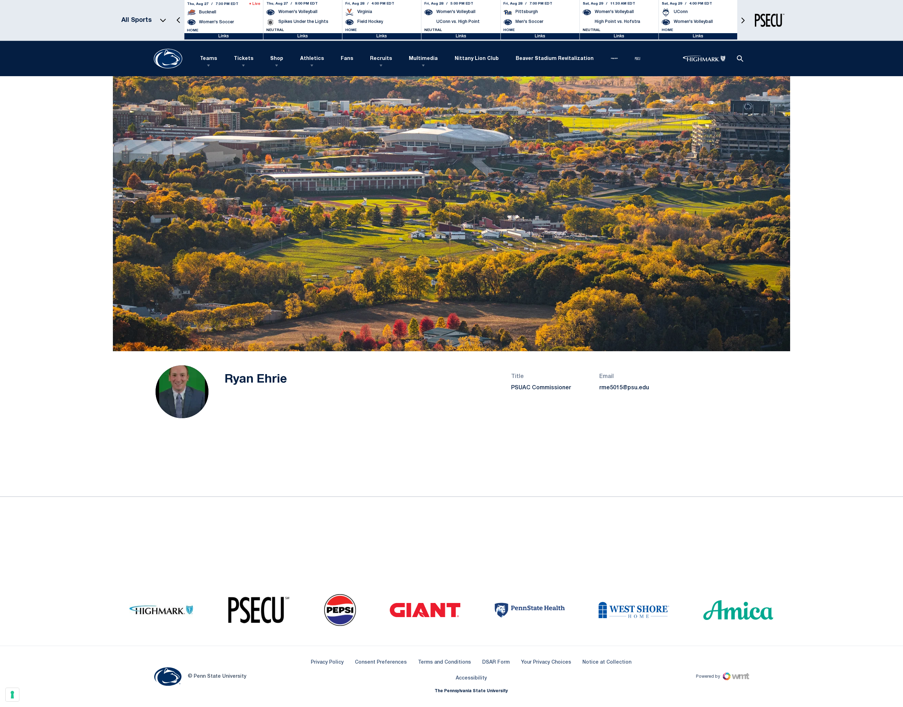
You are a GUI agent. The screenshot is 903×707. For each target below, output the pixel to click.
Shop (276, 58)
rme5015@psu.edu (624, 387)
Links (223, 36)
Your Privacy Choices (546, 662)
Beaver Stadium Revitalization (555, 58)
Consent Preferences (381, 662)
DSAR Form (496, 662)
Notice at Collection (606, 662)
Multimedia (423, 58)
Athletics (312, 58)
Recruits (381, 58)
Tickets (243, 58)
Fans (347, 58)
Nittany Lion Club (477, 58)
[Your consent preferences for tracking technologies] (12, 694)
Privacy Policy (327, 662)
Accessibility (471, 678)
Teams (208, 58)
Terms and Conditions (444, 662)
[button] (178, 20)
